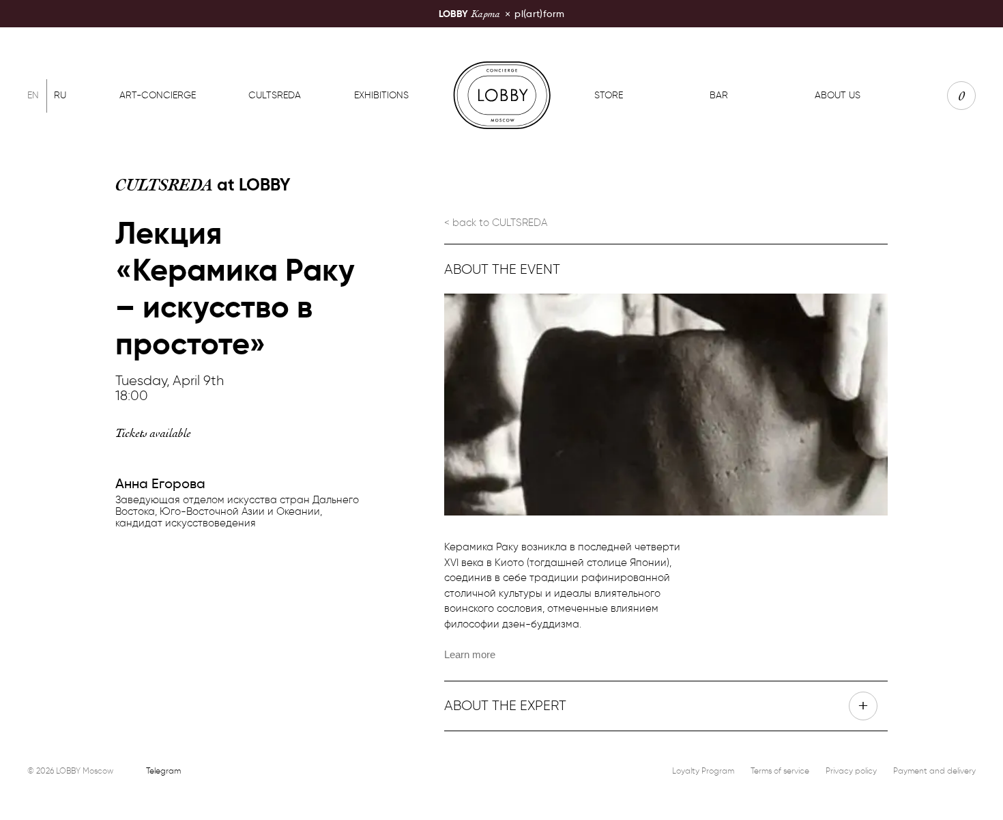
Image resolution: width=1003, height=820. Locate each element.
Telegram (163, 770)
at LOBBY (203, 184)
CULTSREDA (274, 95)
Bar (719, 95)
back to (499, 222)
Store (608, 95)
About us (837, 95)
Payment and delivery (934, 770)
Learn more (469, 654)
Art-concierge (157, 95)
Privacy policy (851, 770)
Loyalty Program (703, 770)
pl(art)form (501, 13)
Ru (60, 95)
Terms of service (780, 770)
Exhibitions (381, 95)
